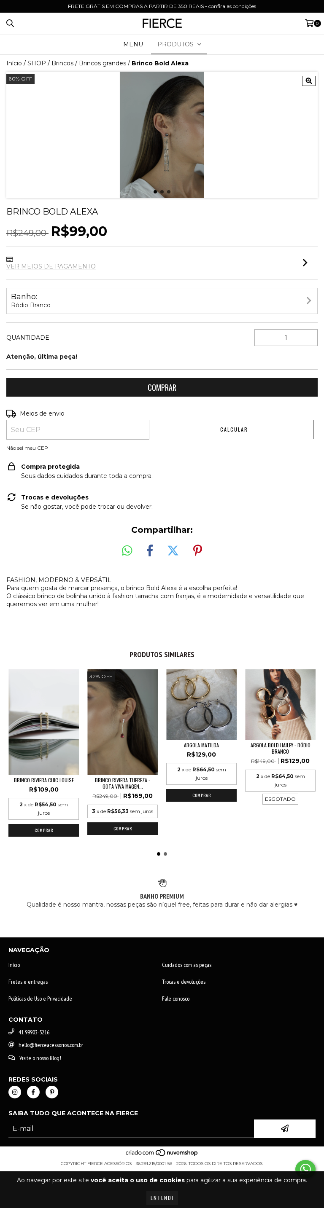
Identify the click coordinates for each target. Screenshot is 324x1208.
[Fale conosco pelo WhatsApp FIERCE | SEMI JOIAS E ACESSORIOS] (305, 1169)
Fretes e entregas (28, 981)
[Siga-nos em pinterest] (52, 1092)
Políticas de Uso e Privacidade (40, 998)
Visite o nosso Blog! (40, 1058)
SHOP (36, 63)
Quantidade (27, 337)
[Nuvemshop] (162, 1155)
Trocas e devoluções (183, 981)
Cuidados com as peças (186, 965)
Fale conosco (175, 998)
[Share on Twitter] (173, 550)
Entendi (162, 1197)
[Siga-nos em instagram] (14, 1092)
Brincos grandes (102, 63)
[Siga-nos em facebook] (33, 1092)
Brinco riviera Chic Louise (44, 780)
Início (14, 63)
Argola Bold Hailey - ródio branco (280, 748)
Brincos (62, 63)
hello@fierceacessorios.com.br (51, 1045)
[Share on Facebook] (150, 550)
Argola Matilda (201, 745)
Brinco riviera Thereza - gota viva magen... (122, 783)
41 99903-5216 (34, 1032)
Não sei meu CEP (27, 448)
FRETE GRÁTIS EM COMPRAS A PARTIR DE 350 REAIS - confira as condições (162, 6)
